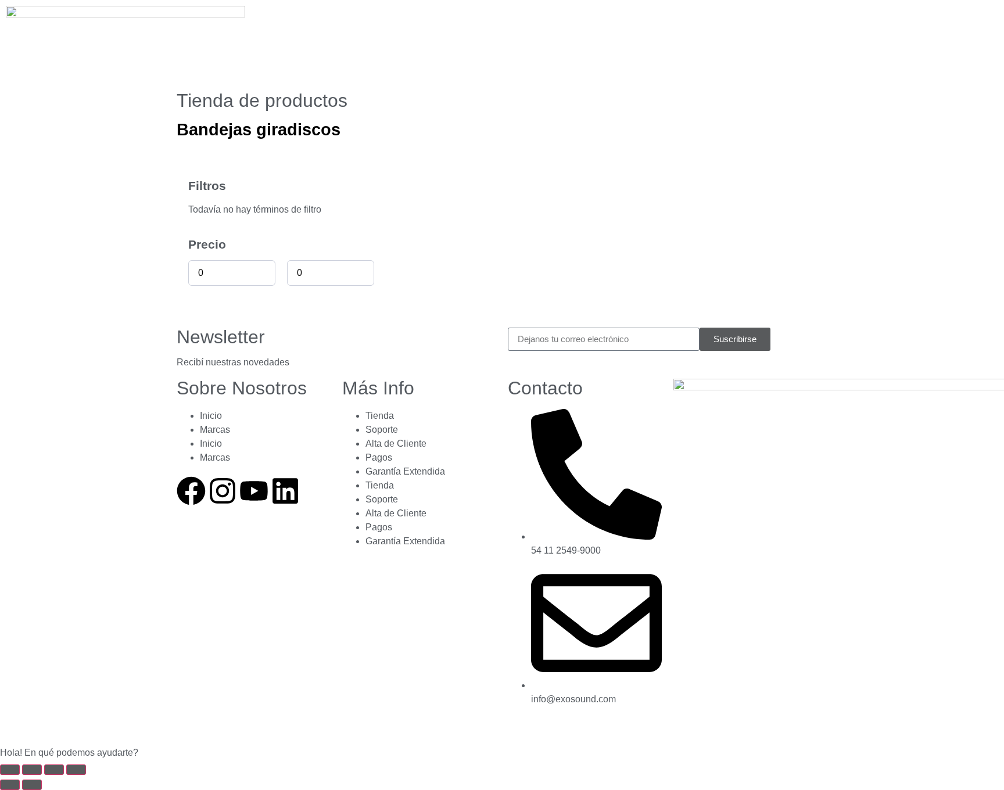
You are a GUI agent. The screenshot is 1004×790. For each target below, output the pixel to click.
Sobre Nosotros (242, 388)
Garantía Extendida (405, 471)
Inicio (211, 416)
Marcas (215, 430)
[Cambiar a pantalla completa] (32, 769)
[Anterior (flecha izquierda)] (10, 785)
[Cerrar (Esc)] (76, 769)
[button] (502, 753)
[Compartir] (54, 769)
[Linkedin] (285, 490)
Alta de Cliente (395, 443)
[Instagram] (222, 490)
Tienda (379, 416)
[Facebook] (191, 490)
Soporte (381, 430)
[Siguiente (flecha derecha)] (32, 785)
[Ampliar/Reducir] (10, 769)
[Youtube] (253, 490)
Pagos (378, 457)
